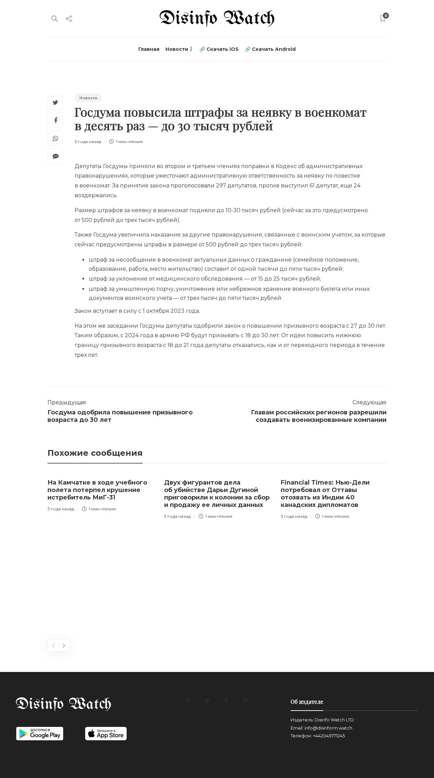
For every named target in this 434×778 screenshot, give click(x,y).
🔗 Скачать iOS (219, 49)
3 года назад (88, 141)
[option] (100, 494)
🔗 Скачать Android (270, 49)
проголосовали (193, 185)
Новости (176, 49)
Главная (148, 49)
